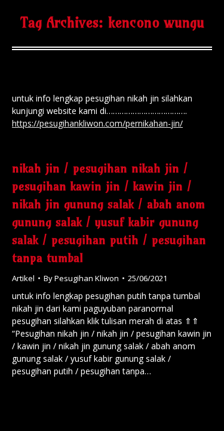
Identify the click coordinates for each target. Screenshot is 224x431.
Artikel (23, 278)
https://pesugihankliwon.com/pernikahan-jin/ (97, 123)
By (81, 278)
